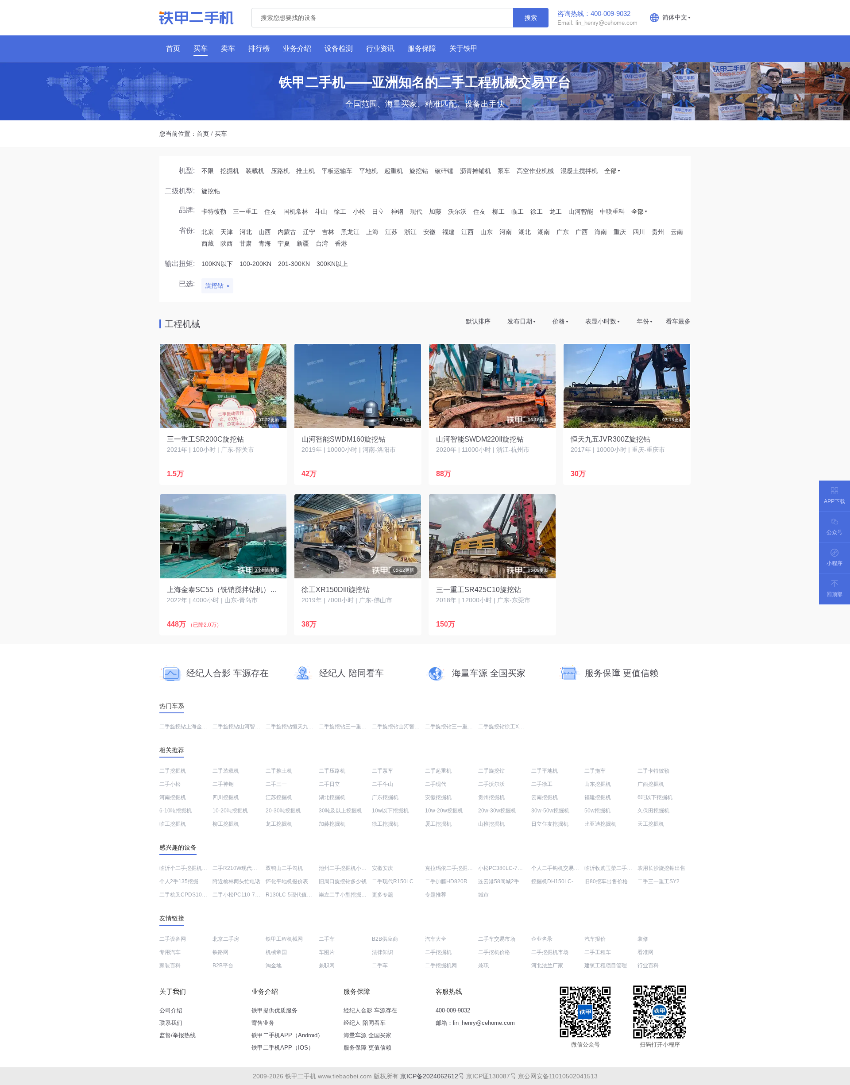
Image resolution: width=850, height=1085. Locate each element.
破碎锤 (444, 170)
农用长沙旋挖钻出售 (661, 868)
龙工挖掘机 (279, 824)
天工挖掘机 (651, 824)
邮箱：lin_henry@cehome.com (475, 1023)
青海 (265, 243)
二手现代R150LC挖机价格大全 (408, 881)
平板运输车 (336, 170)
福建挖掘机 (597, 797)
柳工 (498, 211)
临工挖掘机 (172, 824)
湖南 (543, 231)
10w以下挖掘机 (390, 811)
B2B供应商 (385, 939)
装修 (643, 939)
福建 (448, 231)
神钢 (397, 211)
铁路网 (220, 952)
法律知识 (382, 952)
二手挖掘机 (172, 771)
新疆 (303, 243)
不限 (207, 170)
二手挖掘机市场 (549, 952)
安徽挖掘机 (438, 797)
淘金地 (274, 965)
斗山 (321, 211)
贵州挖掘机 (491, 797)
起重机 (393, 170)
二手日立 (329, 784)
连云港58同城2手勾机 (504, 881)
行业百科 (648, 965)
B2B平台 (222, 965)
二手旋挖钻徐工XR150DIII (509, 726)
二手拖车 (595, 771)
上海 (372, 231)
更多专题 (382, 895)
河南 (505, 231)
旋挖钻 (419, 170)
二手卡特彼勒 (653, 771)
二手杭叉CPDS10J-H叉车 (190, 895)
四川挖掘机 (225, 797)
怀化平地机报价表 (287, 881)
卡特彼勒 (213, 211)
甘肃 (246, 243)
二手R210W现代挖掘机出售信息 (250, 868)
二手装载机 (225, 771)
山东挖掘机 (597, 784)
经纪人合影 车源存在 (370, 1010)
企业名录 (541, 939)
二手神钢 (223, 784)
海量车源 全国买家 (367, 1035)
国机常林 (295, 211)
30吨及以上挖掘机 (340, 811)
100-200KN (255, 263)
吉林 (328, 231)
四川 (639, 231)
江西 (467, 231)
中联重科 (612, 211)
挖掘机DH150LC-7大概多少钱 (567, 881)
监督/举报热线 (177, 1035)
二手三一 (276, 784)
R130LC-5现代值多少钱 (294, 895)
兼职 (483, 965)
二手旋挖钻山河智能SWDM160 (409, 726)
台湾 (322, 243)
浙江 (410, 231)
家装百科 (170, 965)
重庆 (620, 231)
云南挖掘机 (544, 797)
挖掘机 (229, 170)
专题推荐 (435, 895)
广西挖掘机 (651, 784)
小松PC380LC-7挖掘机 (505, 868)
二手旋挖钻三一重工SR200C (353, 726)
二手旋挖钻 (491, 771)
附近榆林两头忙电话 (236, 881)
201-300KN (294, 263)
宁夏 (284, 243)
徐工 (340, 211)
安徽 (429, 231)
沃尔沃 (457, 211)
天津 (226, 231)
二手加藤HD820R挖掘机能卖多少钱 (467, 881)
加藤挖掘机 (332, 824)
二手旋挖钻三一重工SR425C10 (462, 726)
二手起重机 (438, 771)
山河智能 (580, 211)
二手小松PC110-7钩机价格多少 (249, 895)
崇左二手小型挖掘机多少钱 (350, 895)
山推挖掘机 (491, 824)
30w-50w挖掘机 (550, 811)
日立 (378, 211)
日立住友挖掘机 (549, 824)
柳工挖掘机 (225, 824)
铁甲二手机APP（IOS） (282, 1047)
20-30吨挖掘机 (283, 811)
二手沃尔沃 (491, 784)
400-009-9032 (453, 1010)
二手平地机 (544, 771)
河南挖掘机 (172, 797)
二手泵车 (382, 771)
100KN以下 (217, 263)
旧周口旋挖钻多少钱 (343, 881)
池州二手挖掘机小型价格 (348, 868)
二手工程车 (597, 952)
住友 (270, 211)
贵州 (658, 231)
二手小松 (170, 784)
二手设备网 (172, 939)
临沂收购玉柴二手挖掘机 (613, 868)
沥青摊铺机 (475, 170)
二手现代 (435, 784)
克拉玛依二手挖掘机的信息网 (459, 868)
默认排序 (478, 321)
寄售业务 (262, 1023)
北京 (207, 231)
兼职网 (327, 965)
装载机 (255, 170)
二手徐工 (541, 784)
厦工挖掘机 (438, 824)
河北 (246, 231)
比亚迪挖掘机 (600, 824)
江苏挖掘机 (279, 797)
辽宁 (309, 231)
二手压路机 (332, 771)
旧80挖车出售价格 (606, 881)
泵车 (504, 170)
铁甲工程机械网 (284, 939)
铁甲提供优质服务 (274, 1010)
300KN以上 (332, 263)
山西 (265, 231)
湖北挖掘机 (332, 797)
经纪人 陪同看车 (365, 1023)
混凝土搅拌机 (579, 170)
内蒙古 (287, 231)
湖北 (524, 231)
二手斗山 (382, 784)
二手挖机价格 (494, 952)
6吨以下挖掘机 (655, 797)
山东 (486, 231)
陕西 (226, 243)
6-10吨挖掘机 (175, 811)
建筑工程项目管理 (605, 965)
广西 (582, 231)
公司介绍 (170, 1010)
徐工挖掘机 (385, 824)
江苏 (391, 231)
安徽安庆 (382, 868)
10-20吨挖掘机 (230, 811)
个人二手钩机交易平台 (557, 868)
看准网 (645, 952)
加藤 (435, 211)
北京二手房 (225, 939)
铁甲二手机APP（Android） (287, 1035)
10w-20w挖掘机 (444, 811)
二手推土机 (279, 771)
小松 (359, 211)
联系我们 (170, 1023)
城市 (483, 895)
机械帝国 (276, 952)
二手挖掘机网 (441, 965)
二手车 (327, 939)
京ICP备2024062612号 (432, 1076)
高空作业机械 (535, 170)
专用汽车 (170, 952)
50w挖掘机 (597, 811)
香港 (341, 243)
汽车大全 (435, 939)
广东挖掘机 (385, 797)
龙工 (555, 211)
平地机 (368, 170)
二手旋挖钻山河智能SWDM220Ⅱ (250, 726)
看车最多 (678, 321)
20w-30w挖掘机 (497, 811)
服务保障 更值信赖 (367, 1047)
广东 (562, 231)
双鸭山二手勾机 (284, 868)
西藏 (207, 243)
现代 (416, 211)
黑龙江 (350, 231)
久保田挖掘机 (653, 811)
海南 (601, 231)
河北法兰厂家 (547, 965)
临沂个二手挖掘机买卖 (185, 868)
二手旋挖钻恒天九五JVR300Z (301, 726)
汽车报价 (595, 939)
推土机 (305, 170)
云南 (677, 231)
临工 (517, 211)
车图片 (327, 952)
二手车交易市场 (496, 939)
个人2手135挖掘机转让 (186, 881)
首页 (203, 133)
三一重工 (245, 211)
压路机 (280, 170)
